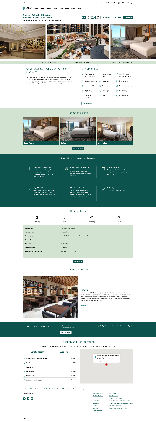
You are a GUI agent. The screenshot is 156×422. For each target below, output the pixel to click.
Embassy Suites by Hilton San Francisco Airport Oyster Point (73, 389)
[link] (50, 62)
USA (31, 389)
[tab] (37, 220)
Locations (25, 389)
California (36, 389)
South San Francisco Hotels (48, 389)
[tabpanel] (78, 241)
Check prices (129, 17)
